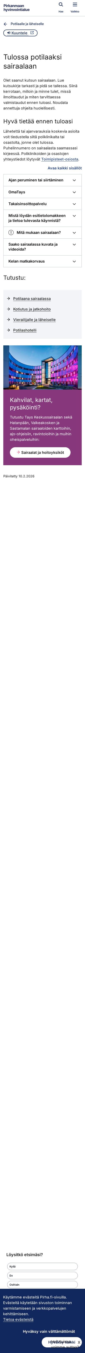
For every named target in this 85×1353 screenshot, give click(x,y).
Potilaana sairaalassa (32, 298)
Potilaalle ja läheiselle (27, 24)
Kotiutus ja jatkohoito (32, 309)
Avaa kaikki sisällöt (65, 168)
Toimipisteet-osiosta (59, 159)
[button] (42, 1266)
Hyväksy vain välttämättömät (49, 1331)
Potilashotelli (25, 330)
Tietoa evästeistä (18, 1319)
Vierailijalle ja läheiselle (34, 319)
